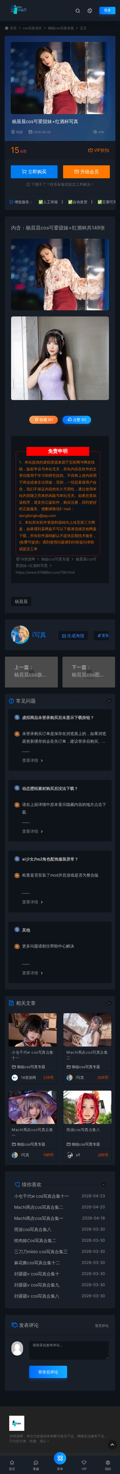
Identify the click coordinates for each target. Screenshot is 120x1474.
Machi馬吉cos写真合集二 (87, 1055)
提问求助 (86, 542)
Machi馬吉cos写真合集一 (32, 1132)
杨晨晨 (33, 228)
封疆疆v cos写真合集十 (36, 1273)
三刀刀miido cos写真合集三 (41, 1251)
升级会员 (89, 172)
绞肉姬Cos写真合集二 (35, 1240)
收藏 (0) (46, 419)
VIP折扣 (101, 150)
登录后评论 (48, 1371)
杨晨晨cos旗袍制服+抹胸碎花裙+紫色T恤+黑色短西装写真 (31, 674)
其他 (26, 929)
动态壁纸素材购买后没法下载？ (50, 788)
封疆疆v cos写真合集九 (36, 1284)
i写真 (19, 132)
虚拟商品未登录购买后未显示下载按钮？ (58, 717)
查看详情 (30, 760)
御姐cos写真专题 (61, 28)
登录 (107, 10)
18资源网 (27, 559)
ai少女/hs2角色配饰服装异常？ (50, 859)
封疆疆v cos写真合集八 (36, 1296)
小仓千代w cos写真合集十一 (33, 1055)
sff (78, 1155)
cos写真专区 (32, 28)
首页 (13, 28)
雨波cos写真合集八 (83, 1129)
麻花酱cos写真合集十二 (37, 1262)
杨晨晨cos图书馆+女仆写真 (89, 674)
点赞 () (79, 419)
